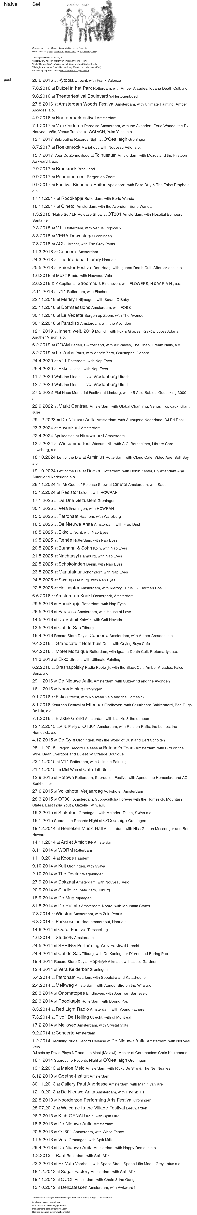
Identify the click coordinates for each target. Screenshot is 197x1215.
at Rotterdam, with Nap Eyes (72, 360)
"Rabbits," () (59, 60)
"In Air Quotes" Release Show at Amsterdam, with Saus (99, 484)
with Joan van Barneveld (127, 993)
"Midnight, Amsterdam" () (66, 67)
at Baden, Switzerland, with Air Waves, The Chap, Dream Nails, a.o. (106, 344)
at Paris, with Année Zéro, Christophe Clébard (90, 352)
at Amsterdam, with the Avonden (81, 323)
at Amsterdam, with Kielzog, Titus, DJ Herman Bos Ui (99, 587)
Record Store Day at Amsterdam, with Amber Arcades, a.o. (103, 635)
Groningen (71, 865)
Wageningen (81, 873)
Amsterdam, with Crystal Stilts (93, 1025)
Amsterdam (75, 937)
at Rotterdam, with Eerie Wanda (83, 198)
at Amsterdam (74, 117)
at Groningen (72, 235)
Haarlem (75, 858)
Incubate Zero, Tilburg (84, 889)
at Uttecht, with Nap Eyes (70, 368)
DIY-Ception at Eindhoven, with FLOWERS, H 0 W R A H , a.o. (106, 283)
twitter (45, 1202)
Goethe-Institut (73, 1075)
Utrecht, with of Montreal (93, 1017)
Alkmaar (106, 961)
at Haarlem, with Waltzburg (76, 516)
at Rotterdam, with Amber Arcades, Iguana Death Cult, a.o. (110, 88)
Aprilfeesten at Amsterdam (78, 435)
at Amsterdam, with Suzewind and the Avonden (101, 680)
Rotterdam (75, 850)
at (45, 777)
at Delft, (71, 643)
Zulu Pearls (112, 913)
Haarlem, (74, 977)
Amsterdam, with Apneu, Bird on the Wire (100, 985)
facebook (36, 1202)
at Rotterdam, (70, 651)
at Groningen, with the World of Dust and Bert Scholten (98, 739)
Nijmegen (75, 897)
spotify (50, 51)
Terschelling (83, 929)
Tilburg (76, 953)
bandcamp (59, 51)
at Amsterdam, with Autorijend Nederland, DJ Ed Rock (108, 419)
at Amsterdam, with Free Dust (86, 524)
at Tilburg (63, 627)
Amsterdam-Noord (85, 905)
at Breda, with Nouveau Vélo (72, 275)
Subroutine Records (77, 47)
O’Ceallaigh (115, 820)
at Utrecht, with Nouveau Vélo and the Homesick (88, 696)
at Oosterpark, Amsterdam (83, 595)
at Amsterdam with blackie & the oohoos (90, 718)
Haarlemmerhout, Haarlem (91, 921)
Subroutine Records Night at (78, 820)
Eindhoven (81, 993)
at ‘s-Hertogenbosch (85, 96)
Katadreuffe (136, 977)
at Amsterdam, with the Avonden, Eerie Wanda (92, 206)
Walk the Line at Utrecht (81, 376)
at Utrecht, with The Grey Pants (73, 243)
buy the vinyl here (88, 51)
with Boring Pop (114, 1001)
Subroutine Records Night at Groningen (89, 139)
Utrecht (98, 769)
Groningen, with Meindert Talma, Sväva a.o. (105, 812)
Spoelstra (109, 977)
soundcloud (70, 51)
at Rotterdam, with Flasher (70, 291)
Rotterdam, (75, 761)
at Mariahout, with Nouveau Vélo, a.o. (86, 147)
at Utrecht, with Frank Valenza (76, 80)
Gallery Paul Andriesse (84, 1083)
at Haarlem (74, 259)
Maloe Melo (73, 1067)
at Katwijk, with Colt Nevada (77, 619)
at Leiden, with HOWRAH (75, 492)
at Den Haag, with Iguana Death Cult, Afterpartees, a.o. (107, 267)
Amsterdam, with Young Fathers (100, 1009)
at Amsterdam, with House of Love (81, 611)
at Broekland (63, 168)
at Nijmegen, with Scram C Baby (80, 299)
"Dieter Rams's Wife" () (64, 63)
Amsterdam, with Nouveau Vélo (93, 882)
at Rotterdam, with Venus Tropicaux (76, 227)
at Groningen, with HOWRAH (73, 508)
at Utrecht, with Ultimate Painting (76, 659)
